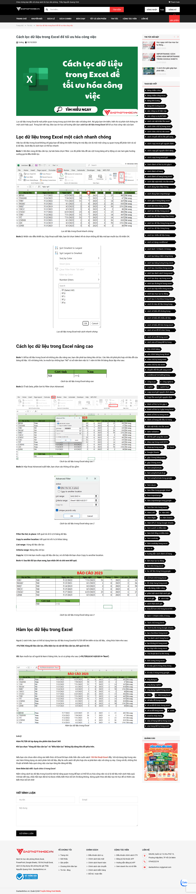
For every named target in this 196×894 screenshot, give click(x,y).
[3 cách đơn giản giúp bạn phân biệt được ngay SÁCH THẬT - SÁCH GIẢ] (148, 71)
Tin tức (114, 19)
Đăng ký (172, 10)
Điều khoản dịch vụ (95, 855)
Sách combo (65, 19)
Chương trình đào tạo (68, 866)
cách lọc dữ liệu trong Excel (92, 124)
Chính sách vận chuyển (97, 866)
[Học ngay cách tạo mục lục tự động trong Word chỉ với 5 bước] (148, 45)
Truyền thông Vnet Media (50, 891)
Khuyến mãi (36, 19)
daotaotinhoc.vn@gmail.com (160, 867)
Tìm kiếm (117, 10)
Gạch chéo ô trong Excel (45, 768)
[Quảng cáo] (161, 762)
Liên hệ (144, 19)
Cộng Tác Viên (130, 19)
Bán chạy (80, 19)
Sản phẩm (64, 863)
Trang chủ (21, 19)
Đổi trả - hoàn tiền (95, 874)
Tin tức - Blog (65, 870)
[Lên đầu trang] (184, 888)
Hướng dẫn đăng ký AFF (125, 863)
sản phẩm (174, 20)
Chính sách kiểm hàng (97, 870)
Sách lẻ (51, 19)
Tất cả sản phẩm (98, 19)
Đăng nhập (152, 10)
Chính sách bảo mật (96, 859)
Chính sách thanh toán (97, 863)
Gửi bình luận (26, 833)
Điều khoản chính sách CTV (127, 855)
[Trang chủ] (28, 9)
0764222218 (154, 862)
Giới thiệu (64, 859)
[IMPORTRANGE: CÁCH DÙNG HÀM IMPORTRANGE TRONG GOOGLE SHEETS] (148, 57)
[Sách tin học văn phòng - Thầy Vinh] (35, 851)
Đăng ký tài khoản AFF (125, 859)
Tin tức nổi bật (151, 37)
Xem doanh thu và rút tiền (126, 866)
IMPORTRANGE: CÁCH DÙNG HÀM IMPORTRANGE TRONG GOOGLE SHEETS (168, 56)
